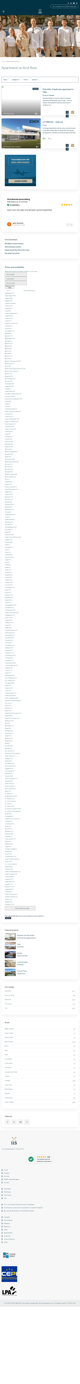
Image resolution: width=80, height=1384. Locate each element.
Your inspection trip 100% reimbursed (64, 6)
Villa (6, 1008)
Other (6, 1242)
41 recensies (23, 202)
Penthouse (8, 999)
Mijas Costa (8, 1085)
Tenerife (7, 1093)
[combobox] (9, 287)
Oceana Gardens (22, 962)
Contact (6, 1182)
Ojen (12, 114)
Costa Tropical (9, 1037)
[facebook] (68, 3)
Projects (6, 1173)
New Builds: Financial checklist (14, 243)
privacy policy (22, 916)
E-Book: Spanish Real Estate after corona (17, 250)
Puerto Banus (8, 1220)
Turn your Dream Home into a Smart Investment (19, 1204)
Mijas (5, 1230)
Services (6, 1176)
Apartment (8, 991)
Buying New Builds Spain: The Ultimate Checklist (19, 1211)
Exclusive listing (9, 995)
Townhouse (8, 1004)
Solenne (19, 953)
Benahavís (7, 1226)
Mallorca (7, 1076)
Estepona (8, 147)
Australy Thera (22, 971)
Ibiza (6, 1050)
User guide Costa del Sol (12, 253)
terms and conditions (37, 916)
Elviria (6, 1046)
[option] (40, 293)
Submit (8, 918)
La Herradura (8, 1063)
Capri (19, 944)
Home (6, 1170)
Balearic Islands (9, 1029)
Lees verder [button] (11, 220)
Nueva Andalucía (9, 1239)
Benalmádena (8, 1233)
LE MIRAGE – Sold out (53, 122)
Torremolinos (8, 1098)
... (51, 105)
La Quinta (7, 1236)
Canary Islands (9, 1033)
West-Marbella (16, 147)
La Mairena (8, 1067)
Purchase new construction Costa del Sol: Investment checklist (23, 1207)
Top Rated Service (43, 1159)
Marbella (8, 114)
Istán (6, 1054)
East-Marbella (9, 1041)
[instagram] (77, 3)
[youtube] (74, 3)
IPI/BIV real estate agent (11, 1179)
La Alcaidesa (8, 1059)
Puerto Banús (9, 1089)
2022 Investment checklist (13, 247)
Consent (7, 911)
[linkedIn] (71, 3)
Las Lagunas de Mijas (11, 1072)
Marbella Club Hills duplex (25, 935)
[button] (71, 224)
